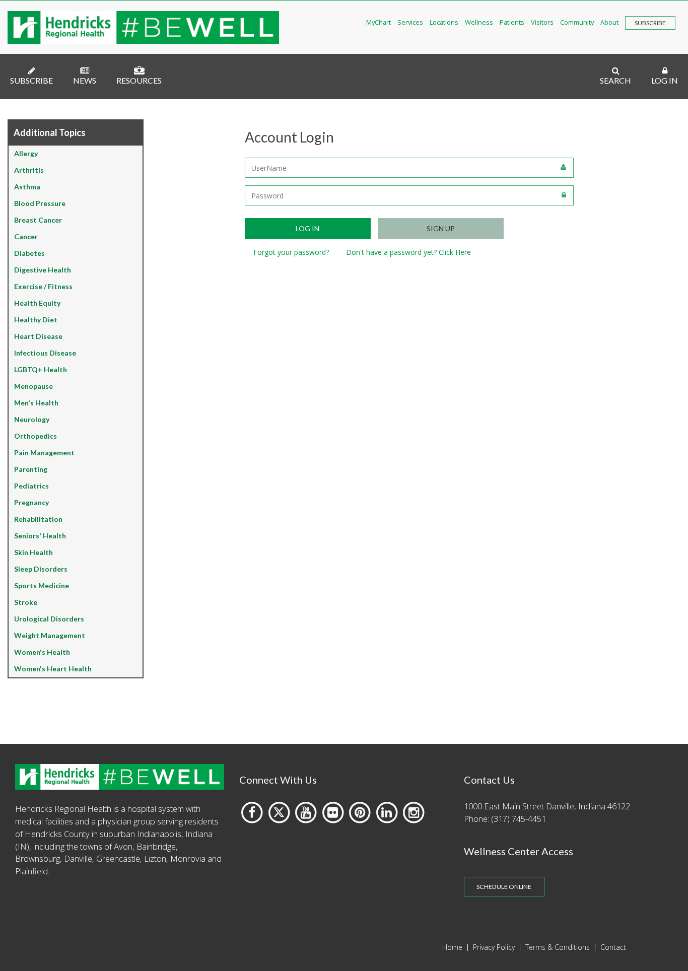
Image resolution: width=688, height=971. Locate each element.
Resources (139, 80)
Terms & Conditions (557, 947)
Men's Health (36, 402)
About (609, 22)
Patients (512, 22)
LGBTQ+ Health (40, 369)
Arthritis (29, 170)
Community (577, 22)
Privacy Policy (494, 947)
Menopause (33, 386)
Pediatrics (31, 485)
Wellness (479, 22)
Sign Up (441, 228)
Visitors (542, 22)
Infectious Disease (45, 353)
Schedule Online (503, 886)
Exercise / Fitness (43, 286)
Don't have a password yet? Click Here (408, 252)
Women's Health (42, 652)
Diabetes (29, 253)
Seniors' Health (40, 535)
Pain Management (44, 452)
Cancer (26, 236)
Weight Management (49, 635)
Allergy (26, 153)
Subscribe (650, 23)
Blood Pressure (39, 203)
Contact (613, 947)
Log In (664, 80)
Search (615, 80)
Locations (444, 22)
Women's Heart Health (53, 668)
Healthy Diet (35, 319)
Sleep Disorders (40, 569)
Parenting (30, 469)
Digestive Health (42, 269)
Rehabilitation (38, 519)
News (84, 80)
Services (410, 22)
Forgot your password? (291, 252)
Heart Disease (38, 336)
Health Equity (37, 303)
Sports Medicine (41, 585)
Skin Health (33, 552)
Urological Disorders (49, 618)
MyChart (378, 22)
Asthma (27, 186)
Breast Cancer (38, 220)
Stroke (25, 602)
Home (452, 947)
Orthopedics (35, 436)
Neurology (31, 419)
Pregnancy (31, 502)
